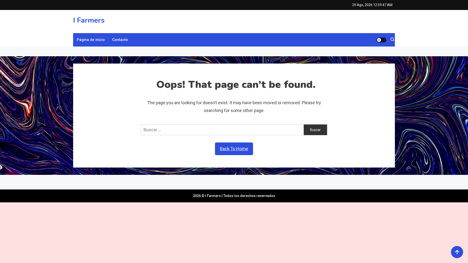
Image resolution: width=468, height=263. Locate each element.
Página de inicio (91, 40)
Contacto (120, 40)
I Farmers (89, 20)
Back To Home (234, 148)
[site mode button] (381, 40)
